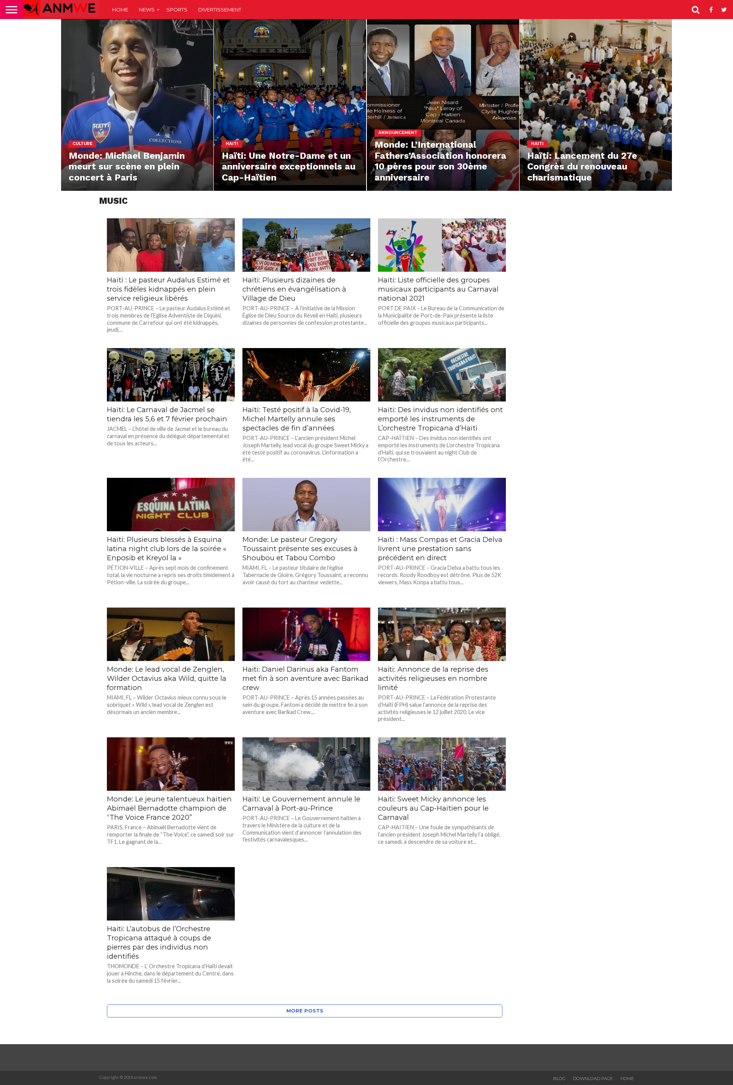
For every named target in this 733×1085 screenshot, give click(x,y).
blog (559, 1078)
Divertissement (219, 9)
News (147, 9)
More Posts (304, 1011)
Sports (176, 9)
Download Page (593, 1078)
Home (120, 9)
